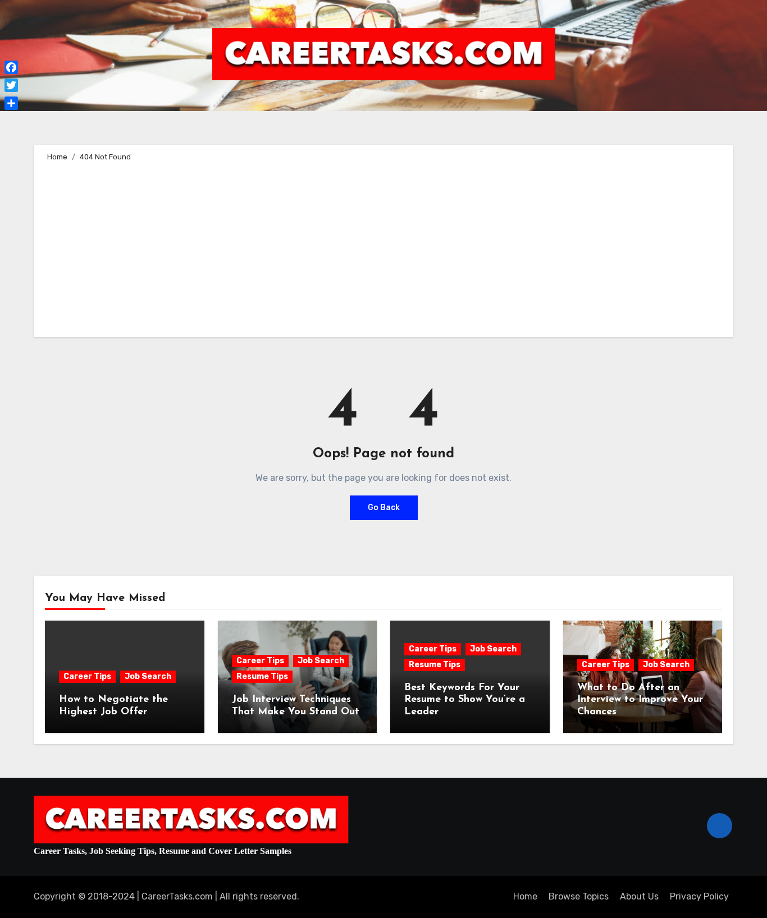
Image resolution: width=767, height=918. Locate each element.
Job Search (148, 676)
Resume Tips (262, 676)
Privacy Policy (699, 896)
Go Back (384, 507)
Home (525, 896)
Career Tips (87, 676)
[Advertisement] (385, 247)
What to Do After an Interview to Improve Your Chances (640, 700)
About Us (639, 896)
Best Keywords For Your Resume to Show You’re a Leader (464, 700)
